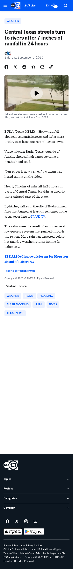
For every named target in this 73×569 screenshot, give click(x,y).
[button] (5, 5)
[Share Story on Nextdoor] (33, 67)
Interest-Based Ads (30, 553)
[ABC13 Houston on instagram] (26, 521)
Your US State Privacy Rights (46, 549)
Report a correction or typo (19, 271)
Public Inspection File (54, 553)
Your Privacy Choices (31, 545)
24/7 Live (29, 5)
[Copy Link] (51, 67)
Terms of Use (10, 553)
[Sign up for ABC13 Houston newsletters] (35, 521)
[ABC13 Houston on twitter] (17, 521)
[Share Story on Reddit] (24, 67)
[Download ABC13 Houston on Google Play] (34, 531)
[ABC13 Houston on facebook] (7, 521)
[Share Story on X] (15, 67)
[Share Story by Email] (42, 67)
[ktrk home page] (11, 465)
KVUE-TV (38, 216)
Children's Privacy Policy (16, 549)
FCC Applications (12, 557)
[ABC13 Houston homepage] (15, 5)
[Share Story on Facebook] (6, 67)
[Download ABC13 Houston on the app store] (13, 531)
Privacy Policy (11, 545)
